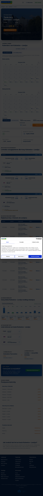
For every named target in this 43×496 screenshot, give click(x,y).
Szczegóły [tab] (21, 242)
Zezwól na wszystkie (35, 256)
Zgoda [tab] (7, 242)
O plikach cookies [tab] (35, 242)
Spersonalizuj (21, 256)
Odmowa (8, 256)
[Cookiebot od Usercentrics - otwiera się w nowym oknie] (37, 239)
